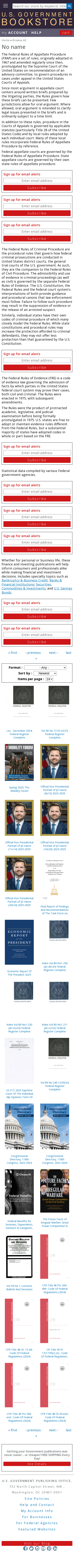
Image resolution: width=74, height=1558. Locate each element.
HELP (36, 32)
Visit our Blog (37, 1543)
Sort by (24, 673)
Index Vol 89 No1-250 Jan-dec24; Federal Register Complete (55, 966)
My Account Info (37, 1511)
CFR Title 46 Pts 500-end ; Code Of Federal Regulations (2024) (19, 1417)
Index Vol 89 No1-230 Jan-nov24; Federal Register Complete (19, 1028)
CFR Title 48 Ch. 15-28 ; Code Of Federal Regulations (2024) (19, 1353)
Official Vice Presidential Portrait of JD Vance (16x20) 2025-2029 (55, 846)
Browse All (19, 40)
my (15, 32)
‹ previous (33, 652)
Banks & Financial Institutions (32, 582)
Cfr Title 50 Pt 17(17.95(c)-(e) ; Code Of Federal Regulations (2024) (54, 1353)
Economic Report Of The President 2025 (19, 973)
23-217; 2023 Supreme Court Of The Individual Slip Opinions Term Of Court (19, 1094)
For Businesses (37, 1517)
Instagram (37, 1548)
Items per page (30, 679)
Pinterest (49, 1548)
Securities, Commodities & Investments (27, 586)
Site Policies (37, 1498)
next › (53, 652)
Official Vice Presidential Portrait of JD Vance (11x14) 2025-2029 (19, 846)
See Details (37, 1464)
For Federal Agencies (37, 1523)
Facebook (25, 1548)
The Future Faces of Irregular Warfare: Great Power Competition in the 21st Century (55, 1222)
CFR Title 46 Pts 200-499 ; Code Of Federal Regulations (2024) (55, 1289)
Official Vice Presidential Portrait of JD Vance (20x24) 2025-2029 (19, 901)
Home (6, 40)
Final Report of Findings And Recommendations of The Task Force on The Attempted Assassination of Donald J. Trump (54, 910)
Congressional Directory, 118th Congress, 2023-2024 (19, 1159)
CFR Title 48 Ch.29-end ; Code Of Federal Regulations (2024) (55, 1417)
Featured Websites (37, 1529)
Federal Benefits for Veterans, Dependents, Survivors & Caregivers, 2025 (19, 1224)
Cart (66, 32)
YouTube (43, 1548)
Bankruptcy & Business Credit (25, 580)
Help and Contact (37, 1505)
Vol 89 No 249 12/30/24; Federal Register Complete (55, 1086)
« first (12, 652)
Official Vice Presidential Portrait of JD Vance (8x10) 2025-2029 (55, 790)
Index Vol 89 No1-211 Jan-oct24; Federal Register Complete (55, 1028)
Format (15, 667)
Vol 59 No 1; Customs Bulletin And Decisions (19, 1287)
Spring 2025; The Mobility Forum (19, 789)
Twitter (31, 1548)
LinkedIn (55, 1548)
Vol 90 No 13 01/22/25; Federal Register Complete (54, 734)
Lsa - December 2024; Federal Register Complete (19, 734)
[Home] (37, 24)
